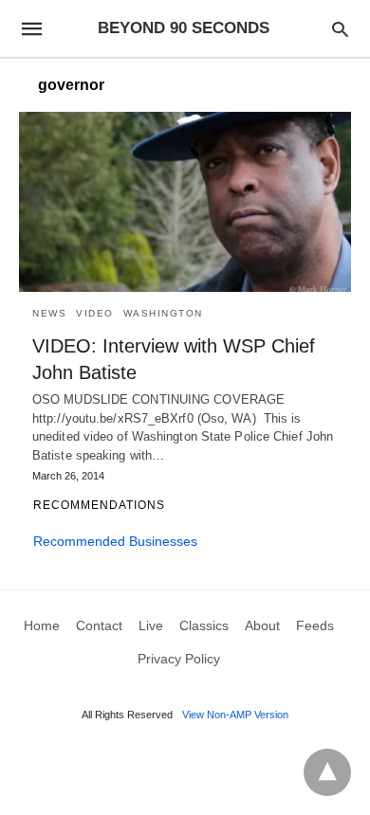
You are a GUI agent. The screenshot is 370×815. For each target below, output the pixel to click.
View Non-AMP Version (235, 714)
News (49, 313)
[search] (340, 29)
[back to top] (327, 772)
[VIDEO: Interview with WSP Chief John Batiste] (185, 202)
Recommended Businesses (115, 541)
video (95, 313)
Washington (163, 313)
